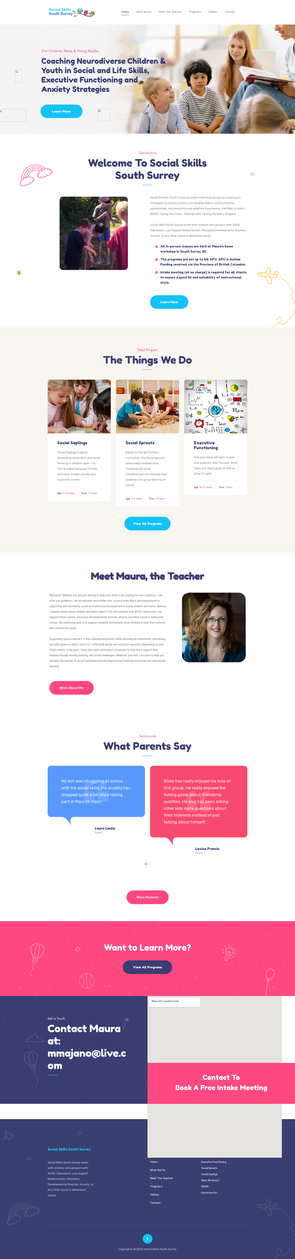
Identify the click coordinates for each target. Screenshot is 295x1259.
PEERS (205, 1186)
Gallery (213, 11)
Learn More (61, 111)
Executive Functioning (206, 445)
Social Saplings (72, 443)
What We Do (143, 11)
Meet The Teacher (170, 11)
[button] (71, 688)
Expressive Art (209, 1192)
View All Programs (147, 523)
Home (125, 11)
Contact (230, 11)
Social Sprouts (140, 443)
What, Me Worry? (210, 1180)
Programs (195, 11)
